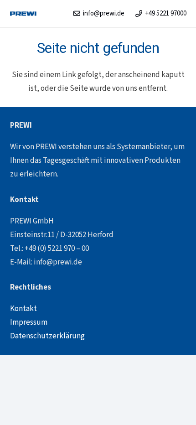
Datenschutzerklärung (47, 336)
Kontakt (23, 308)
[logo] (23, 13)
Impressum (28, 322)
